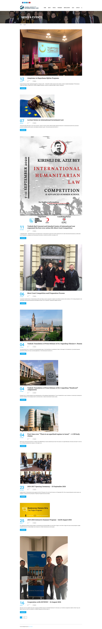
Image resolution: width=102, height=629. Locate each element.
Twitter (24, 2)
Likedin (26, 2)
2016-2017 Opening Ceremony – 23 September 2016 (46, 486)
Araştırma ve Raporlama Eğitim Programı (43, 78)
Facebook (22, 2)
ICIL (27, 81)
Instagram (28, 2)
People (54, 7)
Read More (23, 88)
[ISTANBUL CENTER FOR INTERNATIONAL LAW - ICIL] (29, 8)
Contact (78, 7)
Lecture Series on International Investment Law (45, 120)
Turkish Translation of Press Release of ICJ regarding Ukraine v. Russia (54, 344)
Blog (73, 7)
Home (45, 7)
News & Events (67, 7)
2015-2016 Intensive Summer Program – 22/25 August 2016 (49, 520)
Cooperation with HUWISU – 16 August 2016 (44, 602)
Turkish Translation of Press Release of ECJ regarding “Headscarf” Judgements (52, 389)
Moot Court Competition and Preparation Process (46, 293)
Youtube (29, 2)
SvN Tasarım (31, 626)
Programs (60, 7)
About (49, 7)
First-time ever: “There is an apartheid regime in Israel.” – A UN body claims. (53, 435)
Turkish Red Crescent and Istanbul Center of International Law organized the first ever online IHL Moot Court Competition (51, 227)
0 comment (34, 81)
